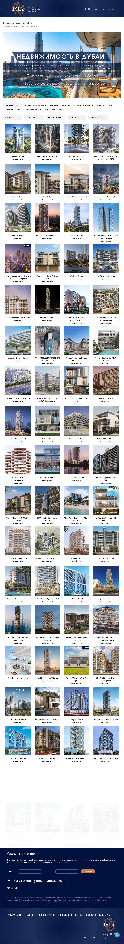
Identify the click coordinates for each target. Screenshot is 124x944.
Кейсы (79, 915)
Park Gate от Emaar (47, 478)
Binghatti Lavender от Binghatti (106, 758)
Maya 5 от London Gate (106, 558)
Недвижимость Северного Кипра (34, 105)
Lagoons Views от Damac (18, 358)
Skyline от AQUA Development (47, 558)
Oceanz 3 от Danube (18, 758)
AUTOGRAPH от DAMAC (77, 197)
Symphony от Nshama (47, 758)
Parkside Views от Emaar (18, 838)
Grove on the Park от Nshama (18, 318)
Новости (91, 915)
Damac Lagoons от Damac (76, 838)
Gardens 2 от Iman (76, 439)
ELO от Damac (18, 236)
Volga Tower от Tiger (106, 599)
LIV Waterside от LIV (18, 439)
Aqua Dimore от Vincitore (18, 678)
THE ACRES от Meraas (106, 439)
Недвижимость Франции (84, 105)
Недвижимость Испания (32, 110)
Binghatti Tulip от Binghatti (76, 758)
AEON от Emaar (76, 276)
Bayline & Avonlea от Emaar (18, 599)
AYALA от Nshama (106, 398)
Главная (6, 26)
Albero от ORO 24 (77, 478)
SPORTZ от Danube (76, 599)
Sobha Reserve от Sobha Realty (47, 720)
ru (113, 9)
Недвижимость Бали (12, 110)
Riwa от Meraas (18, 197)
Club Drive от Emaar (18, 720)
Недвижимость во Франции (54, 110)
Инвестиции (65, 915)
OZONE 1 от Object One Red (47, 599)
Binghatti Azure (77, 720)
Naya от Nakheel (18, 797)
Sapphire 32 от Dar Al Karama (106, 720)
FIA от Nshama (47, 197)
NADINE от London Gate (18, 558)
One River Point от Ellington (47, 678)
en (109, 9)
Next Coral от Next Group (106, 276)
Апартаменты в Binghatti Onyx (106, 197)
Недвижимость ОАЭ (12, 105)
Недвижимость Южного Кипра (61, 105)
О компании (15, 915)
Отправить (88, 871)
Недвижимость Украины (105, 105)
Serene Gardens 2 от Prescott (18, 398)
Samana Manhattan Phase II (76, 797)
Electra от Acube (76, 236)
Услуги (30, 915)
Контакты (104, 915)
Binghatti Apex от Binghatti (47, 156)
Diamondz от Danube (18, 156)
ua (104, 9)
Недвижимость (46, 915)
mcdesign (112, 938)
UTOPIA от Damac (47, 439)
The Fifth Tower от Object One (47, 236)
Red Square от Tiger (76, 156)
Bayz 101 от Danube (47, 318)
